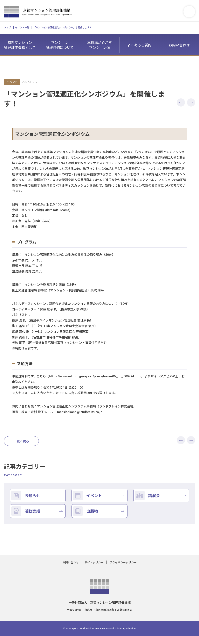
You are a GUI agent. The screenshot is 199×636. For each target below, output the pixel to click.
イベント (94, 495)
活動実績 (32, 511)
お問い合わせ (179, 44)
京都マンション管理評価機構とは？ (20, 45)
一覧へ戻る (21, 441)
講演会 (154, 495)
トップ (7, 27)
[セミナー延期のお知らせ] (181, 103)
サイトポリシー (94, 562)
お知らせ (32, 495)
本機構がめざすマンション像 (99, 45)
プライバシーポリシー (123, 562)
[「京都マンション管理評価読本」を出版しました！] (191, 103)
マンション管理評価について (60, 45)
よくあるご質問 (139, 44)
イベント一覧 (22, 27)
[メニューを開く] (189, 11)
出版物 (92, 511)
